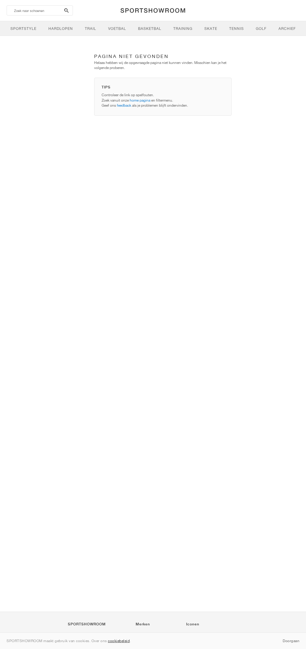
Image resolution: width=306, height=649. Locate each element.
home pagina (140, 100)
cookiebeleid (119, 641)
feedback (124, 105)
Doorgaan (291, 641)
